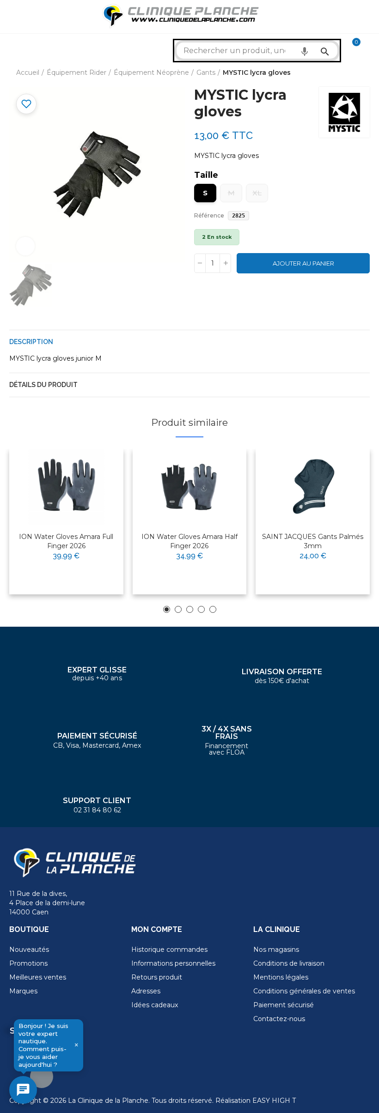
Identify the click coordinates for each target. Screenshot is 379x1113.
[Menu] (13, 16)
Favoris (26, 104)
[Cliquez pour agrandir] (25, 246)
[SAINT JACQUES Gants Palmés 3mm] (313, 487)
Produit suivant (363, 73)
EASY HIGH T (274, 1100)
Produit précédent (340, 73)
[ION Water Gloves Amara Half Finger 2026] (190, 487)
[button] (166, 609)
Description (31, 341)
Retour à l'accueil (351, 73)
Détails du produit (43, 384)
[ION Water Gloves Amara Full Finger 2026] (66, 487)
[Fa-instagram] (41, 1076)
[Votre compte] (369, 46)
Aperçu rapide (94, 485)
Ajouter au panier (303, 263)
